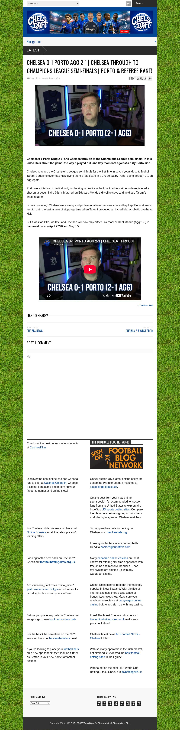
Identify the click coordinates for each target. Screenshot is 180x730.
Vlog (58, 78)
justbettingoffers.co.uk (103, 486)
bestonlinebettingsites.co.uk (107, 619)
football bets (71, 649)
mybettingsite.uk (131, 671)
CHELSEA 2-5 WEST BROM (139, 331)
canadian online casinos (113, 558)
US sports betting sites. (116, 509)
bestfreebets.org (117, 532)
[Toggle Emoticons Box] (29, 357)
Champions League (38, 78)
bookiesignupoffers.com (115, 547)
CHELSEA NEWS (35, 331)
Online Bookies (36, 532)
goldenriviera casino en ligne (43, 589)
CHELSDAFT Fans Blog (82, 723)
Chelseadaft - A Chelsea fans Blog (114, 723)
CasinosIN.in (38, 447)
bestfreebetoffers (59, 638)
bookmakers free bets (62, 619)
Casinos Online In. (55, 482)
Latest (33, 50)
